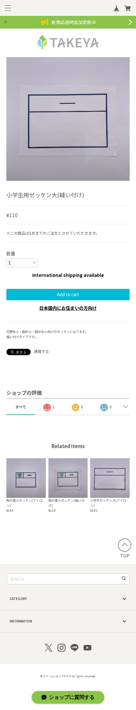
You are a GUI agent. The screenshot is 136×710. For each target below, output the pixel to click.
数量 (10, 253)
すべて (20, 406)
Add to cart (68, 294)
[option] (68, 119)
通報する (41, 351)
